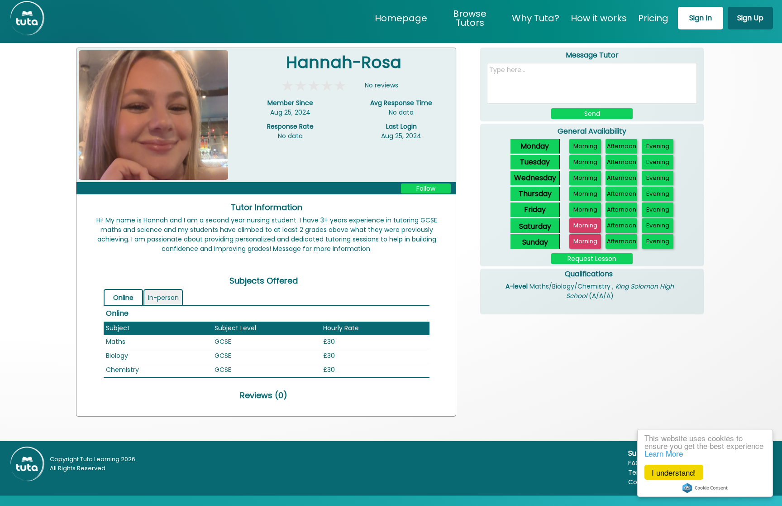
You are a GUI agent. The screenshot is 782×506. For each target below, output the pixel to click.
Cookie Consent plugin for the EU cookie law (705, 488)
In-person (163, 297)
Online (123, 297)
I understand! (674, 472)
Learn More (663, 453)
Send (592, 113)
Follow (425, 188)
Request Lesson (591, 258)
